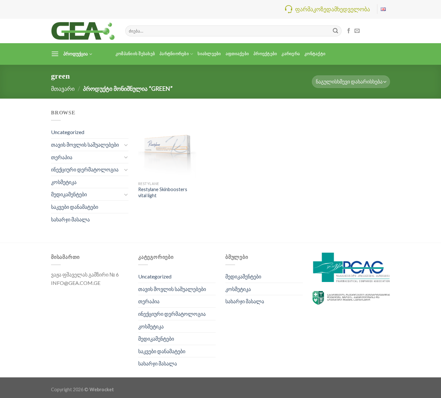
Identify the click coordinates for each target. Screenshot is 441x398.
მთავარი (63, 88)
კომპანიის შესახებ (135, 54)
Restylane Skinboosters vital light (162, 192)
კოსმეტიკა (64, 182)
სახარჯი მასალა (70, 219)
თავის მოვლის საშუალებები (85, 144)
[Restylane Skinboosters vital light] (167, 143)
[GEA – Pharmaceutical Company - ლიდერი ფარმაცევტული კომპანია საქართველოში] (83, 31)
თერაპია (61, 157)
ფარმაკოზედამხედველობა (332, 9)
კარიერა (291, 54)
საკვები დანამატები (74, 207)
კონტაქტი (314, 54)
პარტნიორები (174, 54)
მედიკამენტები (69, 194)
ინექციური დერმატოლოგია (84, 169)
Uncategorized (67, 132)
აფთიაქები (237, 54)
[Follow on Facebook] (348, 31)
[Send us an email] (357, 31)
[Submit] (335, 30)
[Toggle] (125, 145)
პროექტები (265, 54)
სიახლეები (209, 54)
